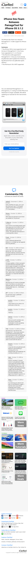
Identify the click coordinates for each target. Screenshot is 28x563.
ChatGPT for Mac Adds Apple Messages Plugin (20, 418)
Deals (21, 539)
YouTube (13, 518)
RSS (20, 518)
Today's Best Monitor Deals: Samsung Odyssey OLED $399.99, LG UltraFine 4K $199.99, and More (7, 462)
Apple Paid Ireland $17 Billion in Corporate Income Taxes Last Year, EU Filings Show (6, 408)
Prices (17, 539)
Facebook (6, 515)
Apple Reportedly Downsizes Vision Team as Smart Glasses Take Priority (20, 408)
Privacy (24, 552)
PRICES (20, 7)
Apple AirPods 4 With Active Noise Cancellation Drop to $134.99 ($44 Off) (7, 482)
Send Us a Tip (16, 547)
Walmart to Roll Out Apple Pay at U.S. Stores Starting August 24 (7, 418)
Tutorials (7, 539)
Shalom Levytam (21, 35)
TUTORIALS (8, 7)
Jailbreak (14, 541)
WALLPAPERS (15, 7)
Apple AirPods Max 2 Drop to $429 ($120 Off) (7, 471)
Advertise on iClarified (7, 547)
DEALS (25, 7)
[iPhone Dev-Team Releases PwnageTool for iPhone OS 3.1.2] (14, 112)
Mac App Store (15, 526)
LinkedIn (6, 518)
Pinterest (21, 515)
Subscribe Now (7, 534)
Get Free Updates (14, 148)
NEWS (2, 7)
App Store (6, 526)
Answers (3, 541)
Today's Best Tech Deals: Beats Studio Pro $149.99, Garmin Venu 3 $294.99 (20, 461)
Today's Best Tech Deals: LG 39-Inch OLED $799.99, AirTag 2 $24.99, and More (20, 472)
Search (23, 541)
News (2, 539)
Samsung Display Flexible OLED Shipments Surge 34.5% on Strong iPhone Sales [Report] (7, 429)
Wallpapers (12, 539)
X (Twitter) (13, 515)
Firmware (8, 541)
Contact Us (23, 547)
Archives (19, 541)
